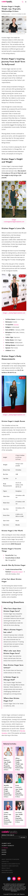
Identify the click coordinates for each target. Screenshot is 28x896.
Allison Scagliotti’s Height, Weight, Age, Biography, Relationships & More (19, 763)
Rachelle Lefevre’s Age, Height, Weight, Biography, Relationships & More (8, 791)
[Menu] (25, 1)
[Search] (22, 1)
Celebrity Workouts (8, 845)
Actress (16, 324)
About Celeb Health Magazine (10, 859)
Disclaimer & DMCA (7, 870)
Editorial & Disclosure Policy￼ (11, 863)
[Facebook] (9, 878)
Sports (4, 854)
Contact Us (5, 861)
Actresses (5, 847)
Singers (4, 852)
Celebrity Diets (6, 843)
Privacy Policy (6, 868)
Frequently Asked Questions (10, 866)
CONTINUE (22, 837)
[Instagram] (14, 878)
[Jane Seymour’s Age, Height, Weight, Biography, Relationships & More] (8, 751)
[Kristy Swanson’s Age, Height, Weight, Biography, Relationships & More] (20, 778)
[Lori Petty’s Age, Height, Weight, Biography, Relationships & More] (20, 805)
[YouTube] (19, 878)
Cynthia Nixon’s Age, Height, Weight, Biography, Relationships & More (8, 818)
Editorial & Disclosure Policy (12, 889)
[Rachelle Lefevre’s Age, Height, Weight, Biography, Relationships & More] (8, 778)
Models (4, 850)
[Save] (22, 182)
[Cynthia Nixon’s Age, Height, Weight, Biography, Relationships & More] (8, 805)
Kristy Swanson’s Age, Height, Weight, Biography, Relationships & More (19, 791)
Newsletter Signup (7, 872)
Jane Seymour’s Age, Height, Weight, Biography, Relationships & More (8, 763)
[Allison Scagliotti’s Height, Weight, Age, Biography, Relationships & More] (20, 751)
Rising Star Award (17, 572)
